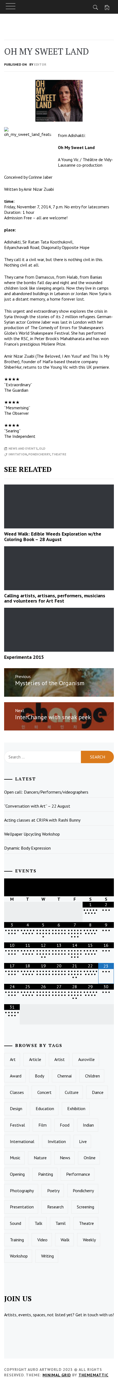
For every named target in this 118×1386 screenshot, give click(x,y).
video (42, 1239)
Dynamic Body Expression (27, 848)
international (22, 1141)
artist (59, 1059)
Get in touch (86, 1314)
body (39, 1076)
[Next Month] (106, 887)
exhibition (76, 1108)
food (64, 1125)
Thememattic (93, 1375)
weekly (89, 1239)
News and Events (23, 448)
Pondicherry (39, 454)
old (42, 448)
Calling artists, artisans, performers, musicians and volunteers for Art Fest (54, 598)
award (15, 1076)
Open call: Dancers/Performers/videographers (46, 792)
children (92, 1076)
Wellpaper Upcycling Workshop (32, 834)
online (89, 1157)
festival (17, 1125)
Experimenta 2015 (24, 657)
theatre (59, 454)
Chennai (64, 1076)
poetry (53, 1190)
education (45, 1108)
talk (38, 1223)
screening (85, 1206)
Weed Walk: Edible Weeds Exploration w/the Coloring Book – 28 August (52, 536)
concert (44, 1092)
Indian (88, 1125)
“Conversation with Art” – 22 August (37, 806)
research (55, 1206)
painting (45, 1174)
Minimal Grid (57, 1375)
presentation (22, 1206)
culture (71, 1092)
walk (65, 1239)
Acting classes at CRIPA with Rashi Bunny (42, 820)
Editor (40, 64)
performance (78, 1174)
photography (22, 1190)
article (35, 1059)
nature (40, 1157)
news (65, 1157)
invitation (18, 454)
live (83, 1141)
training (17, 1239)
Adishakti (76, 135)
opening (17, 1174)
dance (97, 1092)
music (15, 1157)
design (16, 1108)
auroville (86, 1059)
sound (15, 1223)
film (42, 1125)
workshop (19, 1256)
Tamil (60, 1223)
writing (47, 1256)
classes (17, 1092)
